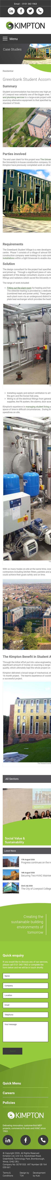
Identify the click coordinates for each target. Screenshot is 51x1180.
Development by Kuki (39, 1174)
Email (17, 4)
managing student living (37, 406)
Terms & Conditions (8, 1174)
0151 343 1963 (29, 4)
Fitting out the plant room (19, 288)
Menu (14, 39)
